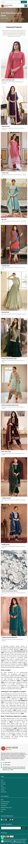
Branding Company (21, 842)
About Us (3, 782)
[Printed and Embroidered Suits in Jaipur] (14, 384)
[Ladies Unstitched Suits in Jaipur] (14, 58)
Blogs (2, 786)
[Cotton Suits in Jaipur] (14, 151)
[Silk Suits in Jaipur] (14, 198)
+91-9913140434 (6, 764)
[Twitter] (8, 819)
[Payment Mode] (7, 836)
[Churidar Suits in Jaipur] (14, 244)
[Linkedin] (10, 819)
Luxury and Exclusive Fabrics (9, 591)
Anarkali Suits (5, 312)
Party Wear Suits (6, 451)
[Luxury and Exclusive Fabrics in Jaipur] (14, 570)
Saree (2, 799)
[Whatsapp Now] (2, 838)
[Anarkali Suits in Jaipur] (14, 291)
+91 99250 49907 (6, 762)
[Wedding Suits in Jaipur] (14, 523)
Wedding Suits (5, 544)
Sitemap (2, 790)
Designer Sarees (4, 803)
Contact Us (3, 788)
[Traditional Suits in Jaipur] (14, 477)
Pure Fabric (3, 809)
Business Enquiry (7, 841)
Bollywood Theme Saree (6, 807)
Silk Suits (3, 219)
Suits (2, 811)
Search (24, 2)
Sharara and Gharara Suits (9, 358)
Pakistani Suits (5, 126)
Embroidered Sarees (5, 801)
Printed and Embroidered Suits (10, 405)
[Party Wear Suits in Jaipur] (14, 430)
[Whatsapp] (2, 819)
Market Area (3, 791)
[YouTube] (12, 819)
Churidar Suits (5, 266)
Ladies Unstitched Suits (8, 80)
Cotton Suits (5, 173)
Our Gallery (3, 784)
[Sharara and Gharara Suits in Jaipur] (14, 337)
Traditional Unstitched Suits (9, 637)
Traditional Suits (6, 498)
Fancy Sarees (4, 805)
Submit (24, 828)
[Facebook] (4, 819)
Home (2, 18)
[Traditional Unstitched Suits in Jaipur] (14, 616)
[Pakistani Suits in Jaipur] (14, 105)
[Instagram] (6, 819)
